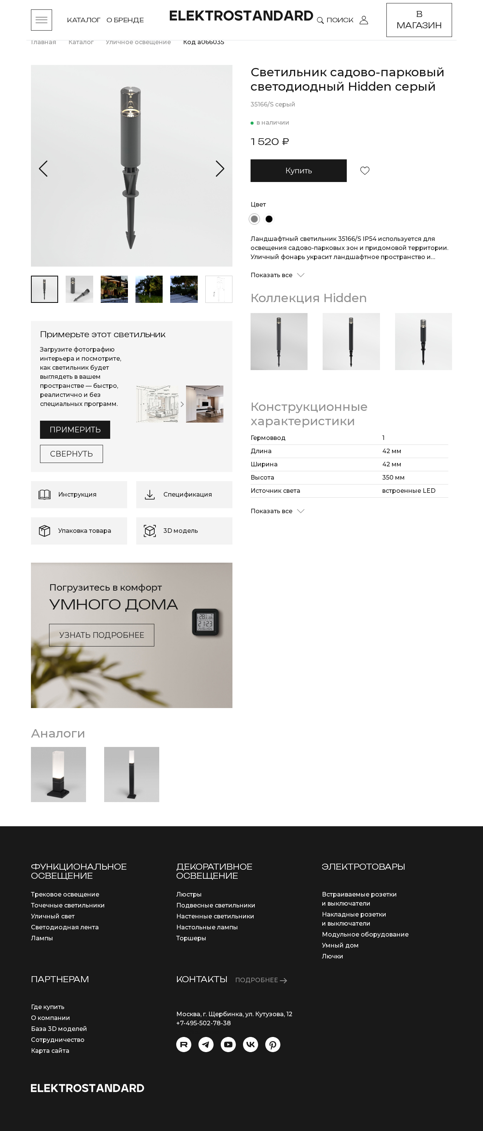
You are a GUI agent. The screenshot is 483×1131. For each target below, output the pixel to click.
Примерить (75, 429)
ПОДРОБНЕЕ (257, 980)
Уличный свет (53, 916)
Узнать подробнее (101, 635)
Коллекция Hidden (309, 297)
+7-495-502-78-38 (203, 1023)
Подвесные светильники (215, 905)
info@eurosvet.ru (202, 1032)
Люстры (189, 894)
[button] (43, 168)
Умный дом (340, 945)
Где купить (48, 1007)
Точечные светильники (68, 905)
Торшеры (191, 938)
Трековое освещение (65, 894)
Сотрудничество (58, 1039)
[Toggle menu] (41, 20)
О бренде (125, 20)
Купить (298, 170)
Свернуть (71, 453)
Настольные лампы (207, 927)
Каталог (83, 20)
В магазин (419, 19)
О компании (50, 1017)
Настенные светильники (215, 916)
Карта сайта (50, 1050)
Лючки (332, 956)
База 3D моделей (59, 1028)
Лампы (42, 938)
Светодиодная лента (65, 927)
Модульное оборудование (365, 934)
